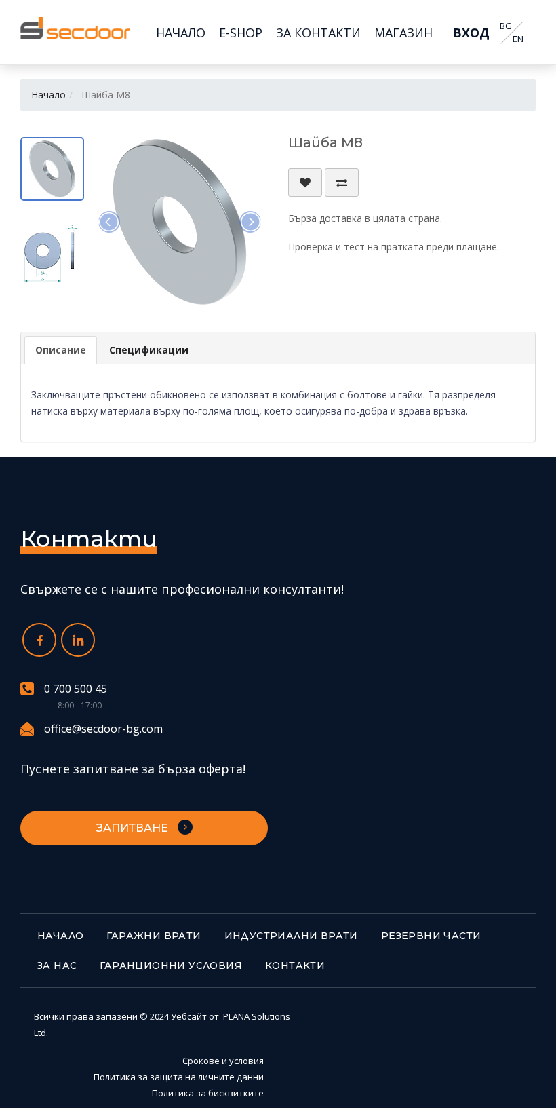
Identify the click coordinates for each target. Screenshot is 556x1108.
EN (518, 39)
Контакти (295, 965)
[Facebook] (39, 640)
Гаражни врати (153, 936)
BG (506, 26)
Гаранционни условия (171, 965)
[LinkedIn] (78, 640)
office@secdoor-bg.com (103, 728)
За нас (57, 965)
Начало (48, 94)
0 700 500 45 (75, 689)
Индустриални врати (291, 936)
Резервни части (431, 936)
